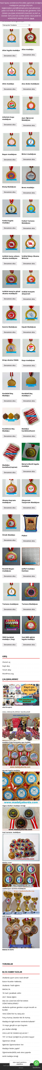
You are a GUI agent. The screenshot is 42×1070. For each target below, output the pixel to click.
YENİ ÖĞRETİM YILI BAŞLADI (13, 1014)
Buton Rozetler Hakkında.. (12, 981)
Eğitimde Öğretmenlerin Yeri (12, 1045)
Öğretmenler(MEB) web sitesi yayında (16, 1052)
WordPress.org (8, 674)
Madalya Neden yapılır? (11, 1048)
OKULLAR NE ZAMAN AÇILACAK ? (15, 1033)
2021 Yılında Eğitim (9, 997)
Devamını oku (9, 56)
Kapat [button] (32, 18)
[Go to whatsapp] (36, 1063)
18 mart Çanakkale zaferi (11, 993)
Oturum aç (6, 662)
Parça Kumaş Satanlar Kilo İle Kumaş (16, 1017)
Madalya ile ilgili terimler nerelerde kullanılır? (18, 1021)
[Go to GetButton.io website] (36, 1067)
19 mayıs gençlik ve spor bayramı (14, 1025)
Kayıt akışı (6, 666)
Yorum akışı (6, 670)
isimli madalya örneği (10, 1056)
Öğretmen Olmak (8, 1041)
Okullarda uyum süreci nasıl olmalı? (15, 978)
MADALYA (6, 989)
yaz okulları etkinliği (9, 1029)
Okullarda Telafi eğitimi (11, 985)
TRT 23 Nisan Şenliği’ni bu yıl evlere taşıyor (18, 1037)
